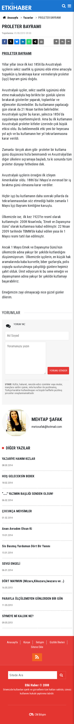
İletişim (40, 642)
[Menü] (69, 6)
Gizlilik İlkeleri (57, 642)
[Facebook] (4, 41)
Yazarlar (28, 17)
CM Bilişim (40, 714)
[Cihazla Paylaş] (35, 41)
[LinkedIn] (22, 41)
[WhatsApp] (29, 41)
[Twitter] (10, 41)
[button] (56, 41)
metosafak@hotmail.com (47, 427)
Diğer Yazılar (18, 448)
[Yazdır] (41, 41)
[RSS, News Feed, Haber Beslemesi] (37, 657)
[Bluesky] (16, 41)
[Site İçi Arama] (64, 6)
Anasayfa (12, 17)
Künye (26, 642)
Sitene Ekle (37, 647)
